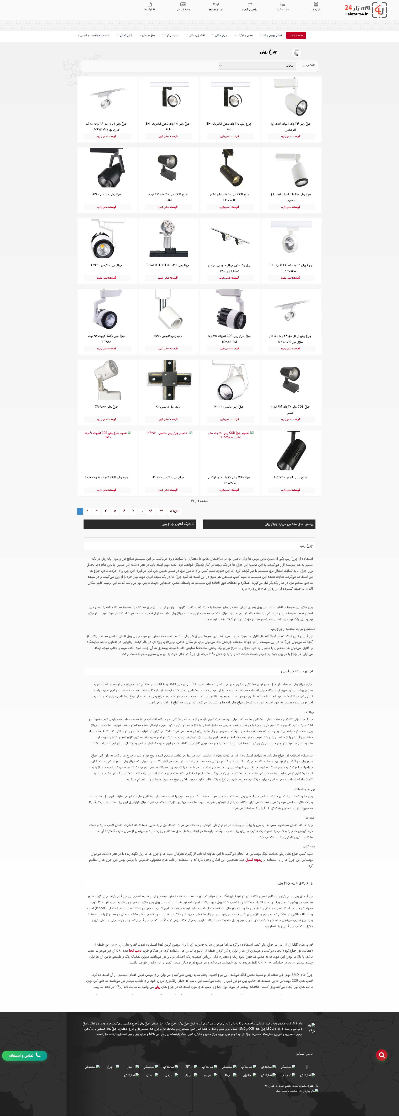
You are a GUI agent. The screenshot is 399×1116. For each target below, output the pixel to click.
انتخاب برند (308, 65)
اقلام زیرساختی (196, 35)
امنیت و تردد (171, 35)
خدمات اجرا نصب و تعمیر (95, 35)
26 (150, 511)
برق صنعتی (148, 35)
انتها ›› (174, 511)
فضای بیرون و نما (272, 35)
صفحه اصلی (296, 35)
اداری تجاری (125, 35)
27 (161, 511)
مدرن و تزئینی (244, 35)
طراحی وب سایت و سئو (287, 1091)
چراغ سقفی (220, 35)
